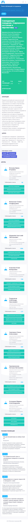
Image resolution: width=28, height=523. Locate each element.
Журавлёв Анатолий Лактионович (16, 236)
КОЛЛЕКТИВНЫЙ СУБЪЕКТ (14, 286)
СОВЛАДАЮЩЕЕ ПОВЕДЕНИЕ (9, 156)
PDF (16, 27)
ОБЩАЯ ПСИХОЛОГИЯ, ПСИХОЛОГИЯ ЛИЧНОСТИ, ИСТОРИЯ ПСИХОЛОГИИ (14, 319)
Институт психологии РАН (15, 521)
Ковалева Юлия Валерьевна (14, 268)
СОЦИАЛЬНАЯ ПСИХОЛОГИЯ (14, 252)
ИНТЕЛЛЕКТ (14, 418)
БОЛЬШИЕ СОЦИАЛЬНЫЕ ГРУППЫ (14, 283)
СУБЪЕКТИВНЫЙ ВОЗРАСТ (14, 357)
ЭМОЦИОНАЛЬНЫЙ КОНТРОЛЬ (14, 226)
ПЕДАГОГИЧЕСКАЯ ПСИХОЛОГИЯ (14, 315)
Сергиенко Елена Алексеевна (15, 333)
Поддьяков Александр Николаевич (13, 300)
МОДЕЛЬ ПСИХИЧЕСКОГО (14, 223)
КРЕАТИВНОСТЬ (14, 424)
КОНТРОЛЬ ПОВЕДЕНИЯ (14, 186)
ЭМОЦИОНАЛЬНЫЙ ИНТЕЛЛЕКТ (14, 189)
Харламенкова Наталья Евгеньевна (16, 367)
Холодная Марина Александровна (15, 402)
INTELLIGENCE (14, 421)
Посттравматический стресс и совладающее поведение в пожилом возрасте (13, 458)
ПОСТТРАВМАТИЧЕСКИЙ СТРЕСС (14, 386)
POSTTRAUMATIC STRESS (14, 389)
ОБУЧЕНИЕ (14, 323)
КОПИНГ (5, 153)
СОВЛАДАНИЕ (12, 153)
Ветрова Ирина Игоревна (14, 169)
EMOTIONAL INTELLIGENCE (14, 192)
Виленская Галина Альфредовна (15, 202)
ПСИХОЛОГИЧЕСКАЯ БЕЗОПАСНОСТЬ (14, 392)
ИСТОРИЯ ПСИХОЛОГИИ (14, 255)
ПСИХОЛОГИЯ (14, 258)
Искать (3, 13)
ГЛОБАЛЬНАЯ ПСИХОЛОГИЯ (14, 289)
